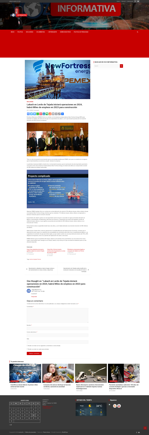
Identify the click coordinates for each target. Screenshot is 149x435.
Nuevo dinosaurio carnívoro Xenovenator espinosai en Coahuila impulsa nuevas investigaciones (90, 386)
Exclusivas (29, 32)
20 (24, 415)
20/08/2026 (13, 388)
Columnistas (40, 32)
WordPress (65, 432)
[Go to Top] (145, 428)
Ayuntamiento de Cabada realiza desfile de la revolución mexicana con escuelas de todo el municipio (74, 270)
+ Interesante (52, 32)
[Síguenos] (111, 406)
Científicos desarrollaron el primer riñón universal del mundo (24, 386)
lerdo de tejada (33, 259)
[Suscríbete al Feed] (115, 406)
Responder (34, 296)
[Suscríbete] (119, 406)
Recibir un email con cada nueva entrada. (38, 349)
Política (20, 32)
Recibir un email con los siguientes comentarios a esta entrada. (44, 345)
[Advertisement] (74, 46)
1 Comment (36, 110)
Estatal (118, 1)
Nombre (29, 325)
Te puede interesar (17, 361)
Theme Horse (46, 432)
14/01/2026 (79, 390)
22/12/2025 (112, 390)
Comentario (30, 306)
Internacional (130, 1)
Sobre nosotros (65, 32)
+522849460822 (47, 408)
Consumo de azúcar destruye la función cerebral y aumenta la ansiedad (57, 386)
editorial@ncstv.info (48, 406)
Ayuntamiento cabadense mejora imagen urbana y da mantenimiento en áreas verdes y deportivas (41, 269)
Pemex (39, 259)
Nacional (123, 1)
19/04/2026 (46, 388)
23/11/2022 (30, 110)
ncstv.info (21, 432)
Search (121, 66)
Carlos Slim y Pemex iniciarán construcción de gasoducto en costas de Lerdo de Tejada (56, 251)
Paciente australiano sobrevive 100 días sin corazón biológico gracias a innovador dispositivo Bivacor (124, 386)
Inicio (12, 32)
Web (28, 339)
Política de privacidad (81, 32)
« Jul (10, 424)
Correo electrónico (32, 332)
